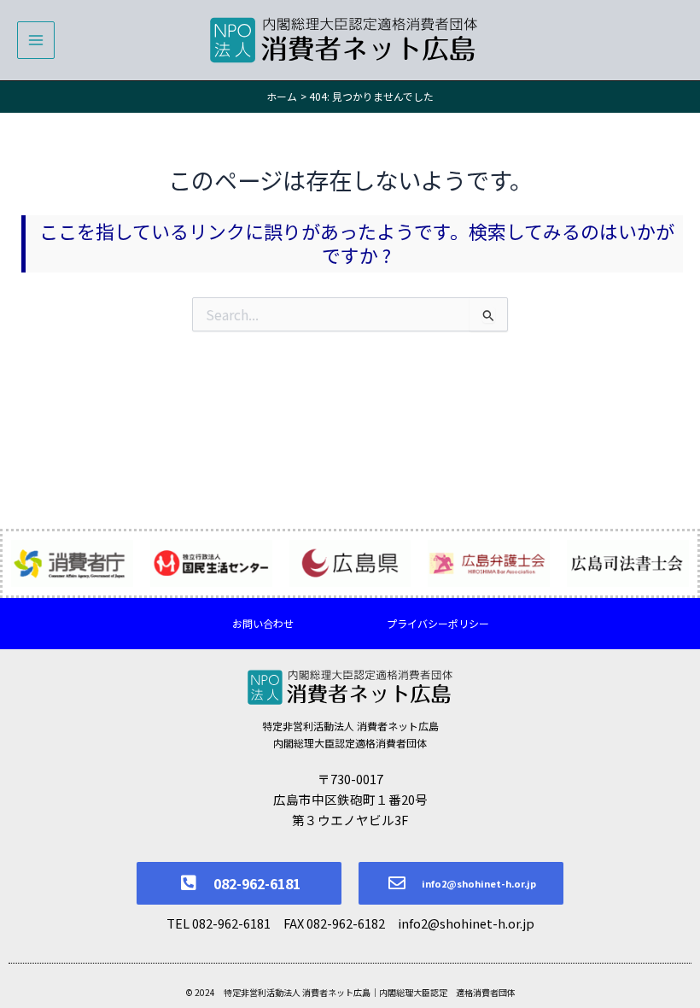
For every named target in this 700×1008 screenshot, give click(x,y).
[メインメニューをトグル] (36, 40)
